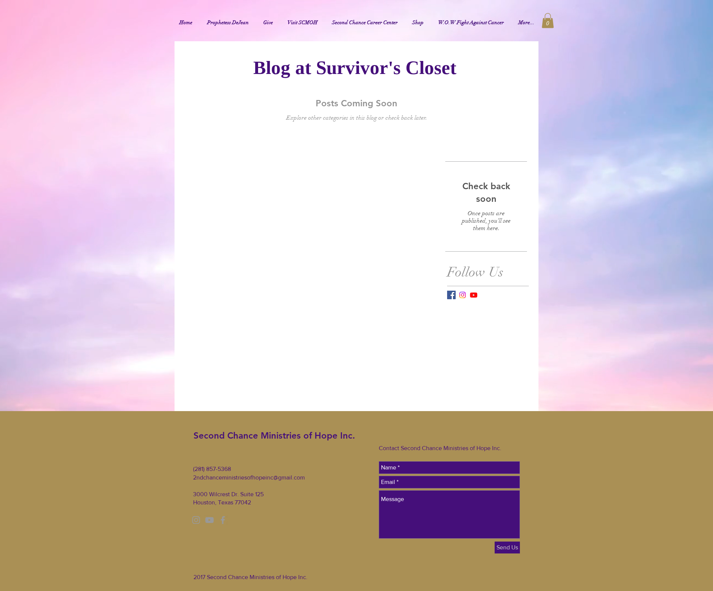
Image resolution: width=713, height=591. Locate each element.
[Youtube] (473, 295)
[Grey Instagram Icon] (196, 520)
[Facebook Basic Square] (451, 295)
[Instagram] (462, 295)
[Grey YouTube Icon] (209, 520)
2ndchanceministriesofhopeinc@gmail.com (249, 477)
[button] (547, 20)
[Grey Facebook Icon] (223, 520)
